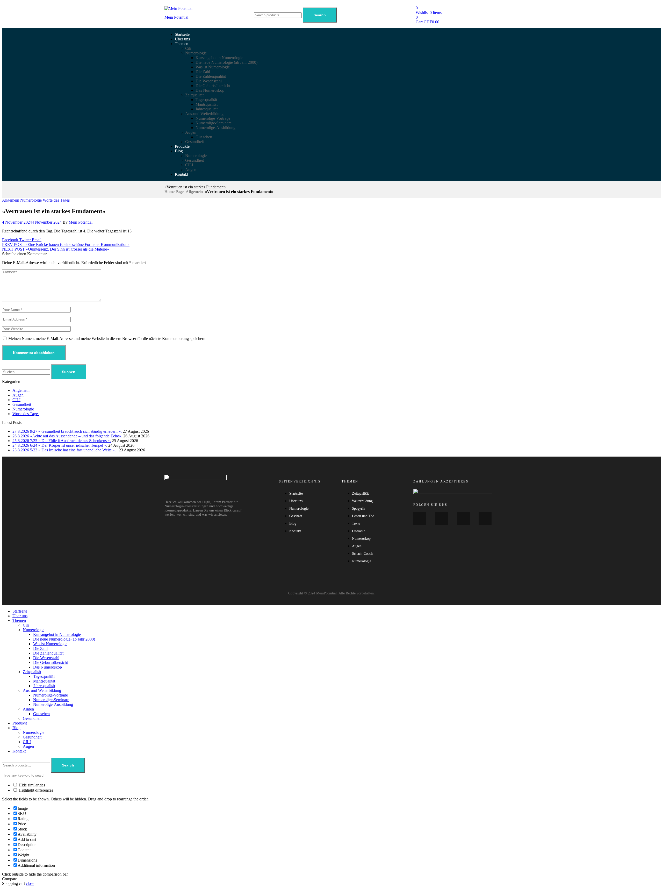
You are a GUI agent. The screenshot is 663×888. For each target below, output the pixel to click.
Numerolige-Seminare (51, 700)
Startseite (19, 611)
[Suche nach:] (26, 372)
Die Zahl (40, 648)
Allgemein (194, 191)
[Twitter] (463, 518)
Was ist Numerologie (50, 644)
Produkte (19, 723)
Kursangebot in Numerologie (57, 634)
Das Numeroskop (47, 667)
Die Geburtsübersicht (50, 662)
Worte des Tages (56, 200)
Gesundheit (21, 404)
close (30, 883)
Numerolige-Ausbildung (53, 704)
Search (320, 15)
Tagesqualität (44, 676)
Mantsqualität (44, 681)
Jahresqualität (44, 686)
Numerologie (31, 200)
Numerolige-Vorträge (50, 695)
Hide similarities (31, 785)
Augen (18, 395)
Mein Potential (176, 17)
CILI (16, 399)
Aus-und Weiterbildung (42, 690)
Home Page (174, 191)
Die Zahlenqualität (48, 653)
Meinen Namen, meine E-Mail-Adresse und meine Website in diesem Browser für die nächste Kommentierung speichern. (107, 338)
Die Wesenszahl (46, 658)
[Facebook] (419, 518)
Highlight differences (35, 790)
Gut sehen (41, 714)
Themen (19, 620)
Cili (26, 625)
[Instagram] (485, 518)
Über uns (19, 616)
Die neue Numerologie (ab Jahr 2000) (64, 639)
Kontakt (19, 751)
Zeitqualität (32, 672)
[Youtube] (441, 518)
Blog (16, 728)
